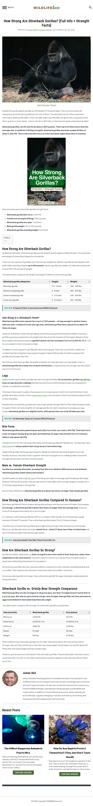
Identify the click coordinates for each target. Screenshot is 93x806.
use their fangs (32, 452)
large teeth (7, 446)
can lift (81, 517)
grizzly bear (9, 596)
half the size (29, 478)
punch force (14, 337)
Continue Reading (23, 773)
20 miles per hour (77, 408)
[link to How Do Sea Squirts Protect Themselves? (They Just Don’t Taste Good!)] (70, 729)
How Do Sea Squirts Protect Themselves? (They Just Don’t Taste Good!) (69, 752)
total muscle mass (39, 395)
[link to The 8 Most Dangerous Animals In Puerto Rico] (23, 729)
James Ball (32, 30)
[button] (49, 281)
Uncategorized (45, 30)
